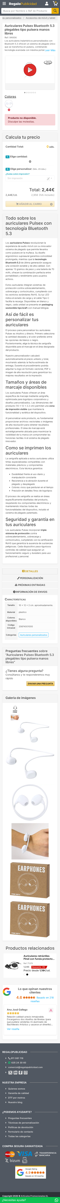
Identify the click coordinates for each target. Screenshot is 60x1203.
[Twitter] (10, 1072)
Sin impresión (15, 178)
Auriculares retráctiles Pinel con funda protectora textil (39, 958)
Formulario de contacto (20, 1131)
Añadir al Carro (30, 203)
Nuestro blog (15, 1102)
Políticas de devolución (20, 1127)
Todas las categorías (19, 1136)
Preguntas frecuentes (20, 1118)
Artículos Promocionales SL (34, 1196)
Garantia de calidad (18, 1093)
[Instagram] (26, 1072)
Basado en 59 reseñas (34, 1176)
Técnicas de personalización (23, 1122)
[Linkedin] (16, 1072)
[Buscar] (55, 11)
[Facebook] (21, 1072)
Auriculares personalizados (33, 635)
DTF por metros (16, 1097)
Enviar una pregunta (40, 683)
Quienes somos (16, 1088)
